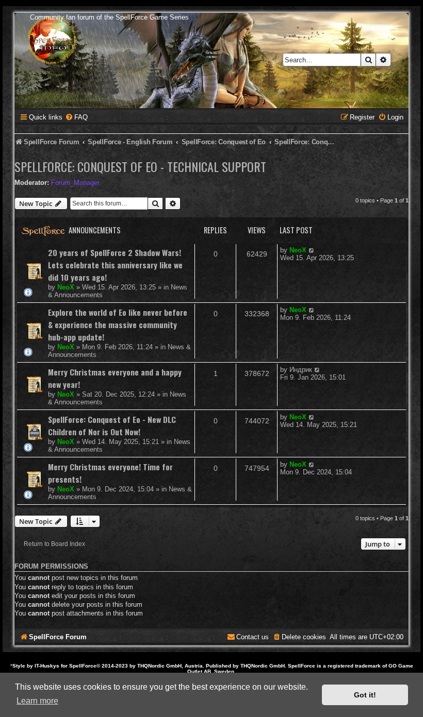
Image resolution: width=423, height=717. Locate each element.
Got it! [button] (365, 695)
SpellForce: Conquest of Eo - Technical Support (140, 166)
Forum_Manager (75, 182)
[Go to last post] (311, 250)
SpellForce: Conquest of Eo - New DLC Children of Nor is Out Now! (112, 425)
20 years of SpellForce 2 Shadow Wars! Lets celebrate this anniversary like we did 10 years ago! (115, 264)
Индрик (300, 369)
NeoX (65, 287)
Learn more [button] (37, 700)
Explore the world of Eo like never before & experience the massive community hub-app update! (117, 324)
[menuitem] (76, 117)
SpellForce (82, 666)
